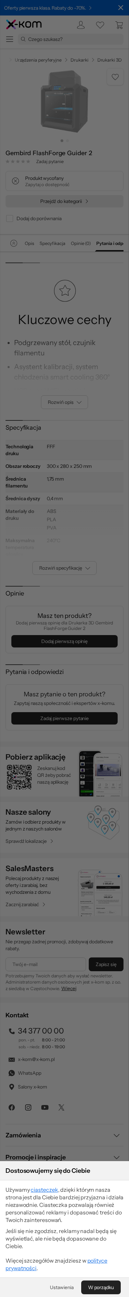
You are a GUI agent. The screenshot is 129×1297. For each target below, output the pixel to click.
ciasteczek (44, 1189)
